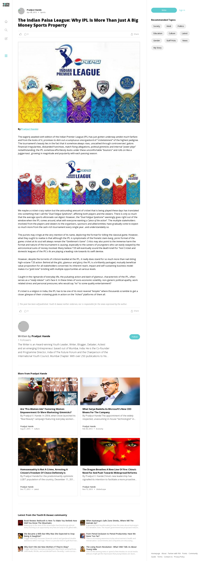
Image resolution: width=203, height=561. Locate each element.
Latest (185, 33)
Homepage (155, 553)
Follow (135, 336)
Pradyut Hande (29, 129)
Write (164, 10)
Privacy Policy (179, 557)
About (164, 553)
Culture (172, 33)
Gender (156, 40)
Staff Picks (171, 40)
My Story (157, 47)
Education (157, 33)
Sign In (182, 10)
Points (185, 553)
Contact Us (168, 557)
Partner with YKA (174, 553)
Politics (181, 26)
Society (156, 26)
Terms (160, 557)
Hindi (169, 26)
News (185, 40)
